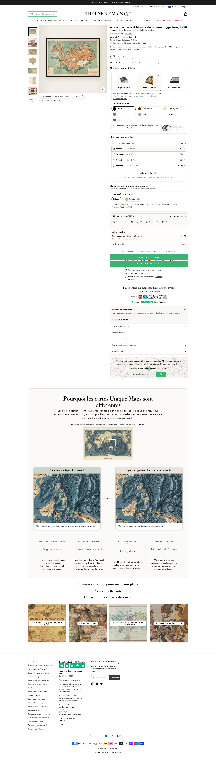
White (170, 114)
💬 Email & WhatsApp (140, 7)
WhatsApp (132, 279)
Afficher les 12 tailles (148, 173)
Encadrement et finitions (120, 339)
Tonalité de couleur (123, 194)
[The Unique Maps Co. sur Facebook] (97, 683)
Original (116, 199)
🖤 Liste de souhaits (157, 7)
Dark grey (121, 114)
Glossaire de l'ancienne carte (38, 717)
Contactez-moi (33, 662)
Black (120, 109)
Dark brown (147, 109)
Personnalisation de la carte (37, 691)
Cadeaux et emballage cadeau (39, 714)
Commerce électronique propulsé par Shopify (108, 752)
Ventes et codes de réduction (38, 706)
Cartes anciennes (34, 695)
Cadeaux (145, 21)
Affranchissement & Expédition (39, 680)
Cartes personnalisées (168, 21)
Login (61, 724)
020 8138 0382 (67, 676)
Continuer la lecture (120, 320)
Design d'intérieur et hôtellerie (38, 673)
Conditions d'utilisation (36, 729)
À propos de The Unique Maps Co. (40, 665)
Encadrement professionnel (37, 669)
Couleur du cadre (120, 104)
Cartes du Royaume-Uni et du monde (91, 21)
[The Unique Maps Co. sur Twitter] (101, 683)
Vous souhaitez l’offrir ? (120, 326)
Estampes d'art (126, 21)
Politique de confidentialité (37, 725)
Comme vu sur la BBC (36, 721)
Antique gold (173, 109)
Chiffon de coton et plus (36, 703)
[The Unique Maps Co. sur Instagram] (92, 683)
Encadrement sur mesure (36, 699)
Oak (144, 114)
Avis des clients (33, 710)
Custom (120, 120)
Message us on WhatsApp (70, 680)
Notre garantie (117, 351)
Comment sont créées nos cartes (124, 345)
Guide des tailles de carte (37, 688)
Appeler (158, 277)
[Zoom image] (103, 89)
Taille (148, 143)
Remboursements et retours (37, 684)
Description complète (130, 49)
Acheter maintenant (149, 264)
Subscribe (114, 678)
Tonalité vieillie (134, 199)
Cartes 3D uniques (34, 677)
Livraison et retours (118, 333)
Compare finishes (120, 99)
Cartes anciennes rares (49, 21)
